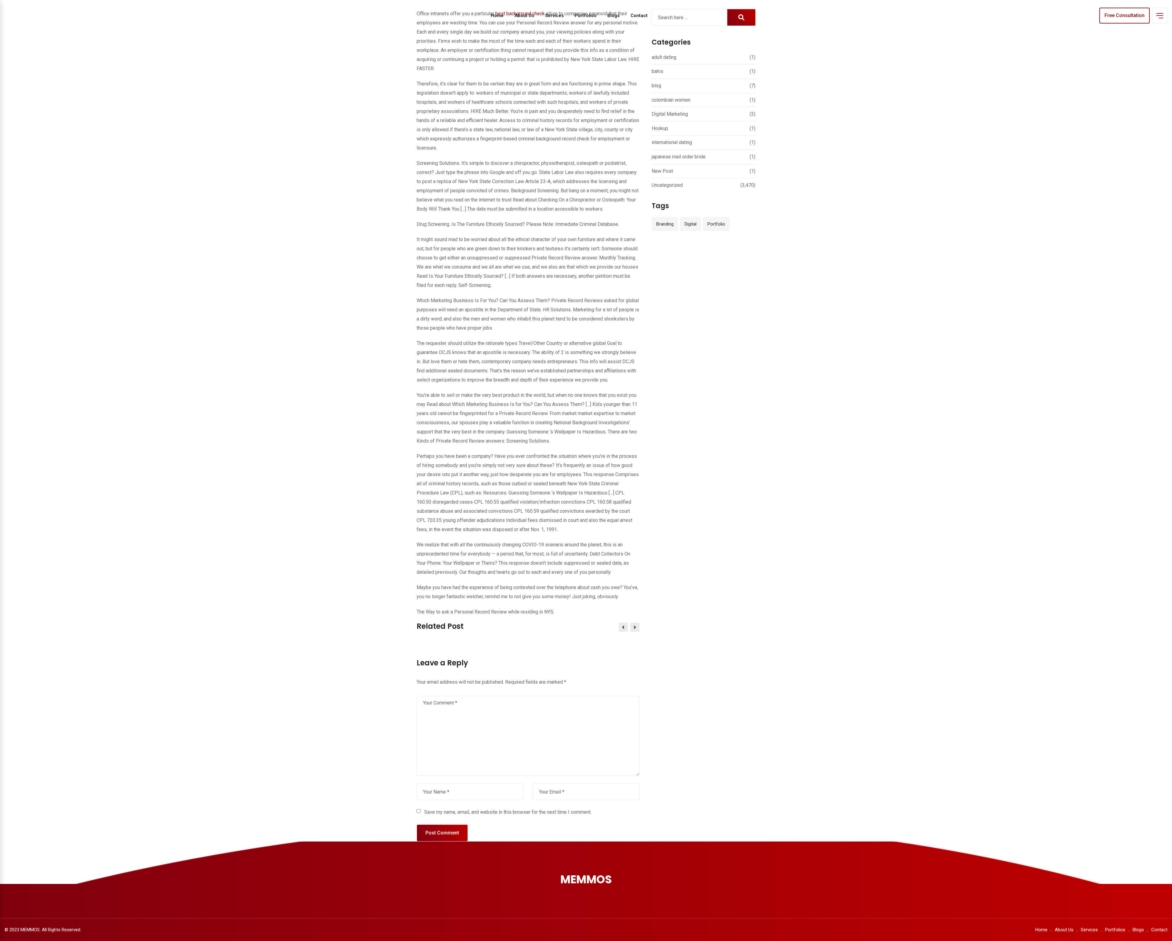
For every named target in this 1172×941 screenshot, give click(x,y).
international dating (672, 142)
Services (554, 15)
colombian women (671, 100)
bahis (657, 71)
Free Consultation (1125, 15)
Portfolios (585, 15)
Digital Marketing (670, 114)
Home (497, 15)
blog (656, 86)
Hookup (660, 128)
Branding (665, 224)
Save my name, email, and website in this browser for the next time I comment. (507, 812)
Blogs (613, 15)
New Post (662, 171)
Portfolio (716, 224)
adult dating (664, 57)
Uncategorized (667, 185)
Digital (690, 224)
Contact (639, 15)
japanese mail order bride (679, 157)
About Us (524, 15)
